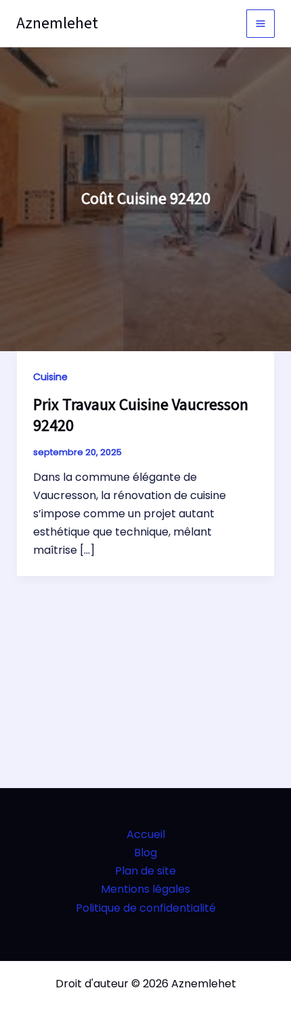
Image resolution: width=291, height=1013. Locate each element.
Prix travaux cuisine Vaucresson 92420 (140, 415)
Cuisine (50, 377)
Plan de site (145, 871)
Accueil (146, 834)
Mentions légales (145, 889)
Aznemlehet (57, 23)
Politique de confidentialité (146, 908)
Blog (145, 852)
